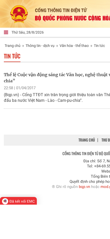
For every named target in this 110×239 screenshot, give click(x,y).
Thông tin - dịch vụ (40, 46)
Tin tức (99, 46)
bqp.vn (84, 186)
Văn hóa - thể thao (74, 46)
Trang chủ (12, 46)
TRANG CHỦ (87, 140)
